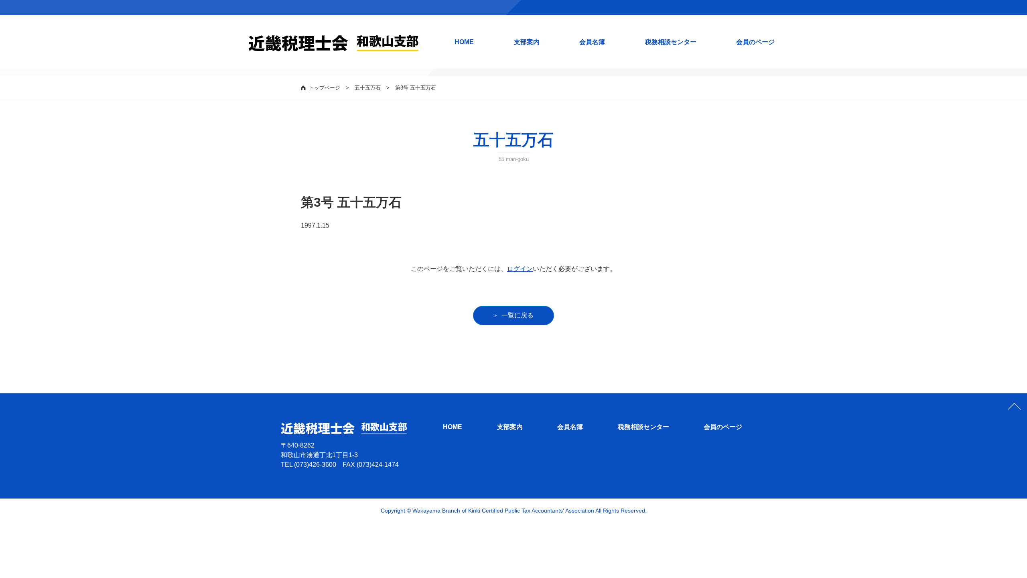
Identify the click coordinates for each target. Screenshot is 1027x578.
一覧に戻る (517, 315)
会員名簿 (592, 42)
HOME (464, 42)
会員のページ (755, 42)
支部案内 (527, 42)
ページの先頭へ (1014, 406)
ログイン (520, 268)
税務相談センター (670, 42)
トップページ (324, 88)
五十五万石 (368, 88)
